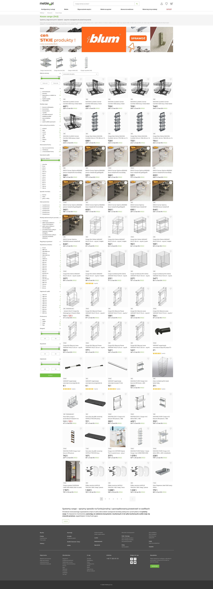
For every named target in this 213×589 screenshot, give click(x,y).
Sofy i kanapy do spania (127, 539)
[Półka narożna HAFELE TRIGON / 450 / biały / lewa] (117, 471)
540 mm (51, 266)
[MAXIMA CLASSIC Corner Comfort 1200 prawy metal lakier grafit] (72, 121)
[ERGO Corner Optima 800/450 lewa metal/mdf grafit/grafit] (140, 156)
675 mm (51, 280)
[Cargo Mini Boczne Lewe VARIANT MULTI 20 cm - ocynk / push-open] (72, 331)
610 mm (51, 271)
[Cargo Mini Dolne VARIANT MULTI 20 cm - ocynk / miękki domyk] (117, 225)
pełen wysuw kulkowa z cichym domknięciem (51, 223)
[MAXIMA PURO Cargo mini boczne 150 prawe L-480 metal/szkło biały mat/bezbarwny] (162, 402)
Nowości (51, 93)
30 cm (51, 173)
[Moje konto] (161, 3)
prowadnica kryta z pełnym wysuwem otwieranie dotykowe (51, 236)
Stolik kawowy (152, 536)
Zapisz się (155, 566)
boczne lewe (51, 109)
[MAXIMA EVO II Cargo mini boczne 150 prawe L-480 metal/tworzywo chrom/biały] (117, 402)
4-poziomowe (51, 205)
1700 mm (51, 253)
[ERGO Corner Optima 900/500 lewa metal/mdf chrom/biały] (95, 190)
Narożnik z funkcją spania (128, 532)
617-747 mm (51, 273)
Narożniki (97, 545)
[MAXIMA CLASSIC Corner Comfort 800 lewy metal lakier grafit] (72, 87)
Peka (51, 323)
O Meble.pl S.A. (90, 563)
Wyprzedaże (51, 100)
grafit (51, 137)
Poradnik (65, 570)
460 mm (51, 296)
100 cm (51, 186)
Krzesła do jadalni (71, 538)
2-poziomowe (51, 206)
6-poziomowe (51, 212)
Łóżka (69, 545)
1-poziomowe (51, 208)
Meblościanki (98, 541)
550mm (51, 311)
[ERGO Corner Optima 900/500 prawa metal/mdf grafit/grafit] (72, 190)
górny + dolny (51, 198)
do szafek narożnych (51, 114)
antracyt (51, 128)
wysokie (51, 112)
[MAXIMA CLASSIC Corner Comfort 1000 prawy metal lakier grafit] (117, 87)
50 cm (51, 179)
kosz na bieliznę (51, 118)
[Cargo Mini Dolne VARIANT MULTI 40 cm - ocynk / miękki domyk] (95, 259)
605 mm (51, 268)
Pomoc (64, 565)
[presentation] (42, 39)
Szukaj (137, 4)
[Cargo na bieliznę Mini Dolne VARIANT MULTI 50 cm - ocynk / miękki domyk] (162, 259)
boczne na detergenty (51, 107)
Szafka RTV (151, 537)
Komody (69, 532)
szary (51, 141)
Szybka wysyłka (51, 98)
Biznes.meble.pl (91, 570)
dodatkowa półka (51, 116)
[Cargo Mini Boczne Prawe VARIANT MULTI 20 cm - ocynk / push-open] (95, 331)
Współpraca (90, 560)
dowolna (51, 164)
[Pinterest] (131, 562)
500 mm (51, 305)
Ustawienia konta (44, 562)
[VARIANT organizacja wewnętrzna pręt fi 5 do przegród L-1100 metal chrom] (117, 366)
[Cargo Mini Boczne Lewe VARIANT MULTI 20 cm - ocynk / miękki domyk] (140, 331)
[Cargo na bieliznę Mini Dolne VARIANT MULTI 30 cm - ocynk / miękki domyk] (117, 259)
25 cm (51, 169)
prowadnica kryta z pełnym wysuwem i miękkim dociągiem (51, 231)
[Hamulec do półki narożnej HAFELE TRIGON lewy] (95, 436)
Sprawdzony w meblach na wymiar (51, 96)
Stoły (123, 545)
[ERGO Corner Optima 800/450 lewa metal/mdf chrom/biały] (117, 156)
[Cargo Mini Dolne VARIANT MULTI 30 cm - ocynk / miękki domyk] (162, 225)
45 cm (51, 177)
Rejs (51, 325)
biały (51, 130)
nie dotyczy (51, 149)
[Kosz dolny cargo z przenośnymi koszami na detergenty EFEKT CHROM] (72, 402)
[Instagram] (135, 559)
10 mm (51, 247)
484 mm (51, 260)
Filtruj (50, 375)
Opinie (88, 565)
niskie (51, 120)
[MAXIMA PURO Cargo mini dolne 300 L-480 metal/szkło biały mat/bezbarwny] (162, 436)
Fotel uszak (43, 540)
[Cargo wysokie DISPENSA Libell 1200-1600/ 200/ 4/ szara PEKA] (72, 471)
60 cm (51, 180)
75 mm (51, 286)
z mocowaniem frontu (51, 151)
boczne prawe (51, 110)
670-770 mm (51, 278)
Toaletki (151, 546)
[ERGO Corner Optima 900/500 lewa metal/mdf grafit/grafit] (117, 190)
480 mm (51, 300)
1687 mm (51, 249)
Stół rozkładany (153, 532)
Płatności (65, 569)
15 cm (51, 166)
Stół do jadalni (125, 546)
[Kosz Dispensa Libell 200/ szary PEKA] (162, 471)
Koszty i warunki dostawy (69, 563)
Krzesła (69, 536)
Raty (64, 567)
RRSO (75, 108)
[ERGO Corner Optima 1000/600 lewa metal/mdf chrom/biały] (140, 190)
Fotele (42, 536)
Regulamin (65, 558)
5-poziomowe (51, 210)
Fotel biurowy (43, 538)
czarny (51, 134)
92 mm (51, 288)
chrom (51, 132)
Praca (88, 562)
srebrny (51, 139)
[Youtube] (135, 562)
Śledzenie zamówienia (45, 558)
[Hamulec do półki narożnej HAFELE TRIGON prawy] (95, 402)
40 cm (51, 175)
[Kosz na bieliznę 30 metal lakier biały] (162, 366)
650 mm (51, 275)
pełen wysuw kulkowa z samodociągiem (51, 226)
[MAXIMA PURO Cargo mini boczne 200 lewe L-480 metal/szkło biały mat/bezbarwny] (140, 366)
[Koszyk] (171, 3)
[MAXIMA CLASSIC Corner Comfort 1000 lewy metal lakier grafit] (140, 87)
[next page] (132, 498)
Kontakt (89, 558)
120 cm (51, 188)
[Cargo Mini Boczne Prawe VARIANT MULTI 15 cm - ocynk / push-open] (95, 296)
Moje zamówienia (44, 560)
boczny (51, 194)
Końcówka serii (51, 91)
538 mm (51, 264)
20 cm (51, 168)
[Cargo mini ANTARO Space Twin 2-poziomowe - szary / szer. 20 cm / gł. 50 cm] (117, 436)
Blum (51, 319)
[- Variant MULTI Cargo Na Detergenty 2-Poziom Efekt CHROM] (72, 296)
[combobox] (80, 74)
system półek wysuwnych (51, 121)
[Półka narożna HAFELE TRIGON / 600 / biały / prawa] (95, 471)
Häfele (51, 321)
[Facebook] (131, 559)
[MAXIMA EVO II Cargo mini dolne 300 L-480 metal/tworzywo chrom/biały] (140, 402)
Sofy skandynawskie (127, 541)
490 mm (51, 303)
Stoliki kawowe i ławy (73, 541)
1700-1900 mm (51, 251)
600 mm (51, 269)
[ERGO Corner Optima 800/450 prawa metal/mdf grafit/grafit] (95, 156)
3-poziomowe (51, 214)
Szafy (150, 541)
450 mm (51, 294)
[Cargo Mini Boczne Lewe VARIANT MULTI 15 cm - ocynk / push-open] (162, 296)
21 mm (51, 257)
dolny (51, 196)
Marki (88, 567)
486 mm (51, 302)
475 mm (51, 298)
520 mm (51, 309)
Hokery (42, 543)
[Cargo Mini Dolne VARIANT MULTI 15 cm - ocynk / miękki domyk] (95, 225)
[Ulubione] (166, 3)
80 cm (51, 182)
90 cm (51, 184)
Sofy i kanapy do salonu (127, 538)
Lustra (96, 538)
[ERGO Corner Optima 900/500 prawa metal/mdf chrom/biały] (162, 156)
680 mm (51, 282)
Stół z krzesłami (153, 534)
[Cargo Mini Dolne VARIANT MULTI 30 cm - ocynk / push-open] (140, 225)
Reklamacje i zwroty (68, 562)
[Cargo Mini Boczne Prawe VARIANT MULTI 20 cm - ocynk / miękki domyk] (117, 331)
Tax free (64, 574)
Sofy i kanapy (126, 536)
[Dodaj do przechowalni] (80, 79)
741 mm (51, 284)
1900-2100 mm (51, 255)
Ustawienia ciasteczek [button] (45, 563)
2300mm (51, 258)
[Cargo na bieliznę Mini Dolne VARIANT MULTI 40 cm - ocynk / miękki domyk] (140, 259)
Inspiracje (65, 572)
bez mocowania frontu (51, 148)
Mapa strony (90, 569)
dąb (51, 135)
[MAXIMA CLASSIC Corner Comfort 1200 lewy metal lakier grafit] (162, 87)
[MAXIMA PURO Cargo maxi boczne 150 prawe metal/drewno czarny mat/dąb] (72, 436)
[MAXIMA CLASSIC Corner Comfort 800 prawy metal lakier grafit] (95, 87)
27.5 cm (51, 171)
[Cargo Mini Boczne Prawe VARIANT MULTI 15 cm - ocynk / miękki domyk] (117, 296)
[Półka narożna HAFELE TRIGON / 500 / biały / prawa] (140, 471)
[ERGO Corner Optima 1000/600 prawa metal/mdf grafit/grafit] (72, 225)
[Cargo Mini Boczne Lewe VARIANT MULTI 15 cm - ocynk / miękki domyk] (140, 296)
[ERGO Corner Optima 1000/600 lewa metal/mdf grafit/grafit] (162, 190)
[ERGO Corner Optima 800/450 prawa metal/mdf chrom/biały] (72, 156)
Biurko (42, 532)
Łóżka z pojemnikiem (99, 534)
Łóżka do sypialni (98, 532)
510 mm (51, 262)
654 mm (51, 277)
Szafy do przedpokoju (154, 543)
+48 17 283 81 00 (112, 558)
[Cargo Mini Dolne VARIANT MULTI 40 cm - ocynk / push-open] (72, 259)
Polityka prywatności (68, 560)
